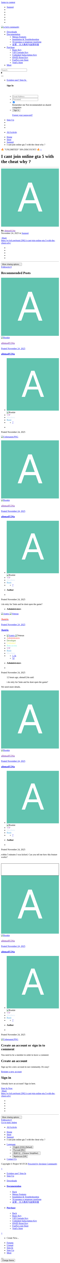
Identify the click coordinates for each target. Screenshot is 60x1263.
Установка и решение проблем (26, 42)
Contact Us (12, 1159)
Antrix (5, 630)
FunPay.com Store (20, 60)
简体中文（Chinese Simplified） (26, 1153)
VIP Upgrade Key (20, 52)
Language (11, 1144)
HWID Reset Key (20, 57)
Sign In (16, 110)
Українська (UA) (20, 1156)
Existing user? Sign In (17, 80)
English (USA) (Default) (22, 1147)
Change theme (8, 1260)
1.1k (14, 656)
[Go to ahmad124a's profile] (30, 226)
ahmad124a (8, 353)
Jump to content (8, 2)
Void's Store (17, 62)
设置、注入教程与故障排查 (25, 44)
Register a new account (11, 1071)
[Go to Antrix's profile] (5, 614)
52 (13, 658)
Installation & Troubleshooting (25, 39)
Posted (13, 348)
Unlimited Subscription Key (24, 55)
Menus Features (19, 37)
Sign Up (10, 120)
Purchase (11, 47)
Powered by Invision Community (42, 1164)
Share (4, 238)
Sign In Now (7, 1088)
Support (25, 233)
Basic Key (16, 50)
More (9, 65)
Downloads (12, 32)
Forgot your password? (22, 115)
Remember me (18, 105)
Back (14, 1192)
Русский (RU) (19, 1150)
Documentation (13, 34)
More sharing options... (11, 264)
